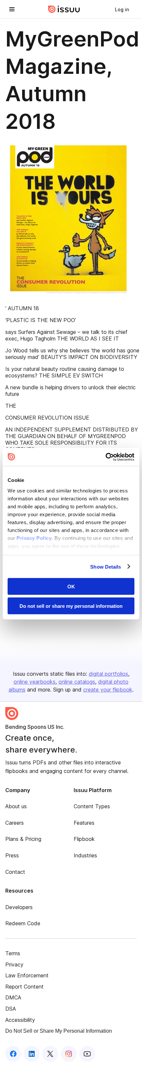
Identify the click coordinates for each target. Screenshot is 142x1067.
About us (16, 806)
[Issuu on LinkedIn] (32, 1054)
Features (84, 822)
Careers (14, 822)
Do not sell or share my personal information (71, 605)
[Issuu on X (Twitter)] (50, 1054)
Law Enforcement (27, 975)
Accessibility (20, 1020)
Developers (19, 907)
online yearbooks (34, 681)
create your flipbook (107, 689)
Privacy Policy (34, 538)
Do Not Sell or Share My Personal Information (58, 1031)
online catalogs (76, 681)
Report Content (24, 986)
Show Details (105, 566)
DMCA (13, 997)
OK (71, 586)
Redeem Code (22, 923)
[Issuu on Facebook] (13, 1054)
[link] (122, 9)
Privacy (14, 964)
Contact (15, 872)
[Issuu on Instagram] (69, 1054)
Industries (85, 855)
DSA (10, 1008)
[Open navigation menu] (11, 9)
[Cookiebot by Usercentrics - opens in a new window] (105, 457)
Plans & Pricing (23, 839)
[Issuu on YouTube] (87, 1054)
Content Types (92, 806)
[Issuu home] (64, 9)
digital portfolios (108, 673)
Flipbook (84, 839)
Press (12, 855)
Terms (12, 953)
